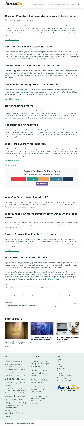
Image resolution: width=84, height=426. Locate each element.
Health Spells (43, 179)
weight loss (8, 410)
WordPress (10, 413)
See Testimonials (42, 183)
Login (59, 361)
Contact (59, 371)
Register (60, 364)
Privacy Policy (62, 378)
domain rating (16, 372)
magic (22, 382)
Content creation (9, 366)
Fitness (17, 375)
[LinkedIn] (70, 295)
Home (35, 4)
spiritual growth (14, 402)
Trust (22, 405)
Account (60, 366)
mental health (14, 385)
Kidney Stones (23, 379)
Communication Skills (19, 364)
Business (50, 4)
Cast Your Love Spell (19, 179)
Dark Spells (68, 179)
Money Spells (32, 179)
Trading (7, 405)
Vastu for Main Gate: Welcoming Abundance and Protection (39, 389)
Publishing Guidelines (64, 376)
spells (20, 399)
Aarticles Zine (20, 423)
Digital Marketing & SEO (62, 4)
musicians (28, 288)
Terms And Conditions (64, 380)
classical (9, 288)
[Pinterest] (51, 295)
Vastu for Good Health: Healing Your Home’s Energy (39, 373)
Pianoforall (44, 288)
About (59, 359)
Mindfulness (9, 388)
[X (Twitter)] (33, 295)
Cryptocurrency (17, 369)
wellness (14, 410)
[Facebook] (14, 295)
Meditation (8, 385)
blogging (9, 361)
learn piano (18, 288)
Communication (9, 364)
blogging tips (16, 361)
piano (36, 288)
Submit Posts (61, 368)
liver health (9, 383)
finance (21, 372)
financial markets (10, 375)
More (72, 4)
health (17, 379)
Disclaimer (60, 373)
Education (30, 20)
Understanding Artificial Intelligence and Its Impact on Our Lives (40, 363)
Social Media (21, 396)
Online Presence (10, 390)
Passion (18, 390)
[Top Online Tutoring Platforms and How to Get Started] (67, 328)
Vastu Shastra (11, 407)
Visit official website (12, 40)
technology (24, 92)
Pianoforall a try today (52, 279)
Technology (42, 4)
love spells (16, 383)
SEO (15, 395)
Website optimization (21, 408)
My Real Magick (19, 388)
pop (52, 288)
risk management (15, 393)
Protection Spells (56, 179)
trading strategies (14, 405)
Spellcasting (10, 399)
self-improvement (9, 396)
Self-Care (23, 393)
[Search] (78, 4)
